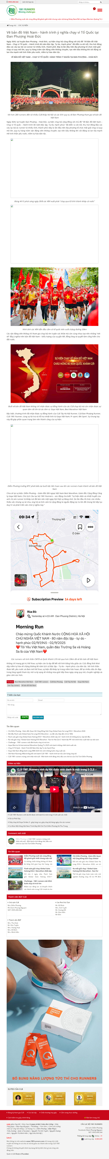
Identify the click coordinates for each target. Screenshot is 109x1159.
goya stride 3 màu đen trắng (42, 1124)
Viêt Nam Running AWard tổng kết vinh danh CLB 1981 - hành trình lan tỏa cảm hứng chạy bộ (42, 753)
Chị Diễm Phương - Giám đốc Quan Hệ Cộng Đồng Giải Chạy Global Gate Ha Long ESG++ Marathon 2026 (46, 731)
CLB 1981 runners (41, 682)
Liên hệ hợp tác (28, 2)
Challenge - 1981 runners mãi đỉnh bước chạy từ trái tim (28, 742)
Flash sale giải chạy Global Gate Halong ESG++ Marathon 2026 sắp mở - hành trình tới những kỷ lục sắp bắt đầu (49, 737)
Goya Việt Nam (83, 682)
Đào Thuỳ (52, 1129)
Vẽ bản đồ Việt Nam (29, 685)
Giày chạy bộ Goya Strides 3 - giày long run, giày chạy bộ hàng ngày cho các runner (39, 822)
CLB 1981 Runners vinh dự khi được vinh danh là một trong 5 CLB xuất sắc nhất (38, 815)
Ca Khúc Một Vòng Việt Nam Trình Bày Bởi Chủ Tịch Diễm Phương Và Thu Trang (38, 826)
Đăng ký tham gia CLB (16, 1112)
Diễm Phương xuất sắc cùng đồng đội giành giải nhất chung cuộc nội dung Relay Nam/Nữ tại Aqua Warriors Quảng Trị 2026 (58, 19)
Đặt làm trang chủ (93, 1117)
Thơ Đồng (34, 1126)
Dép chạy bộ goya (22, 1126)
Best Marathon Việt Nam (24, 682)
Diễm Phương (41, 1129)
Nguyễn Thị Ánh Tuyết (40, 1131)
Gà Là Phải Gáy (14, 818)
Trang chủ (12, 25)
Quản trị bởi (18, 1154)
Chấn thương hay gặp (49, 1112)
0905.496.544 (13, 2)
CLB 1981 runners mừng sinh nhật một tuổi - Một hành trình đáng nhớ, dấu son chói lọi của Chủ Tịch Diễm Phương (50, 756)
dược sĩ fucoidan (24, 1131)
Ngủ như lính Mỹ (35, 1133)
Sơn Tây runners (14, 685)
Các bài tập (32, 1112)
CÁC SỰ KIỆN (23, 25)
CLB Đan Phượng (56, 682)
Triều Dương (11, 1131)
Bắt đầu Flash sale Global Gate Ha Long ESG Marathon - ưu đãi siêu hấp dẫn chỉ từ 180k (40, 734)
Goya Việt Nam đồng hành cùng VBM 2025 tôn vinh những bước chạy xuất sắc (36, 751)
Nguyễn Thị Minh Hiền (19, 1133)
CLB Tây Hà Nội (70, 682)
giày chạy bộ (15, 1124)
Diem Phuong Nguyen (94, 1130)
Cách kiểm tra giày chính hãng (19, 1117)
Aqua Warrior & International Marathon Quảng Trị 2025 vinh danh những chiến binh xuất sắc (42, 745)
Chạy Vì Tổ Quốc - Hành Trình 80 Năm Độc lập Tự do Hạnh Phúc (31, 748)
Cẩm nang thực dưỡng (69, 1112)
